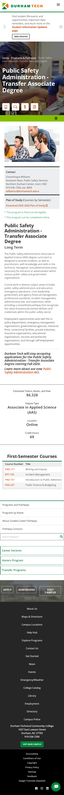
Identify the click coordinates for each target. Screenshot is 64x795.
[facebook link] (36, 788)
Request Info (34, 106)
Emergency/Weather (32, 680)
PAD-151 (10, 479)
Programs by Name (13, 512)
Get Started (32, 656)
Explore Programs (32, 640)
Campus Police (32, 719)
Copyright (32, 762)
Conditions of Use (32, 758)
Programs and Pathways (15, 504)
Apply (6, 106)
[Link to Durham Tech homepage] (23, 6)
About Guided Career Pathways (19, 520)
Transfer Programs (14, 570)
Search (63, 536)
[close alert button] (60, 26)
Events (32, 672)
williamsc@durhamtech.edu (21, 191)
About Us (32, 608)
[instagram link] (42, 788)
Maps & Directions (32, 616)
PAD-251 (10, 485)
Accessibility (32, 753)
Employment (32, 703)
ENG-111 (10, 469)
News (32, 664)
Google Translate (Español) (32, 780)
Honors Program (12, 560)
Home (5, 57)
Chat (15, 106)
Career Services (12, 550)
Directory (32, 711)
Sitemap (32, 771)
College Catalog (32, 687)
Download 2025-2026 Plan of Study (26, 205)
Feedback (32, 776)
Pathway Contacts (12, 529)
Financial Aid (25, 106)
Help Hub (32, 632)
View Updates (21, 36)
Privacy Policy (32, 767)
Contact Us (32, 648)
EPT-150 (9, 474)
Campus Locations (32, 624)
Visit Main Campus (32, 744)
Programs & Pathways (23, 57)
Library (32, 695)
